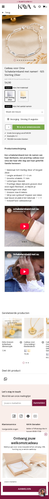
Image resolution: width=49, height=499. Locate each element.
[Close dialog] (45, 434)
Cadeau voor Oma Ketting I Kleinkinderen (29, 344)
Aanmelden (39, 402)
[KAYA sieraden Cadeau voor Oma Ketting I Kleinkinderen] (34, 328)
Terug (7, 12)
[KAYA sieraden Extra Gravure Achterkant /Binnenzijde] (12, 328)
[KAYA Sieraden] (24, 7)
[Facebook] (14, 416)
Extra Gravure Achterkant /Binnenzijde (7, 344)
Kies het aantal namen (19, 106)
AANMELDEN (24, 489)
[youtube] (35, 416)
